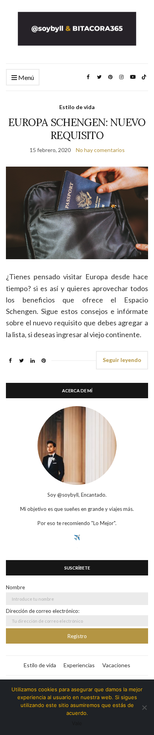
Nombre (15, 587)
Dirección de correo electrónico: (42, 611)
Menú (25, 77)
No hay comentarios (100, 150)
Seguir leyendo (122, 359)
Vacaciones (116, 665)
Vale (77, 723)
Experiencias (79, 665)
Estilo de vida (77, 107)
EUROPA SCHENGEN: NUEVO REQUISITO (77, 129)
